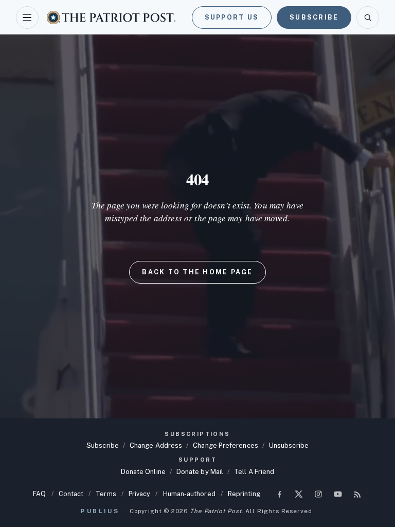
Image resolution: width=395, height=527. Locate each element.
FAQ (39, 494)
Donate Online (143, 472)
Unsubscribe (289, 445)
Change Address (156, 445)
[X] (298, 494)
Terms (106, 494)
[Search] (367, 17)
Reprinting (244, 494)
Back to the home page (197, 272)
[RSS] (357, 494)
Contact (71, 494)
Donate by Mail (199, 472)
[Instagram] (318, 494)
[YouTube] (338, 494)
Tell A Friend (254, 472)
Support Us (232, 17)
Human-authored (189, 494)
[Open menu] (27, 17)
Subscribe (314, 17)
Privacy (140, 494)
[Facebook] (279, 494)
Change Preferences (225, 445)
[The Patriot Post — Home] (111, 17)
